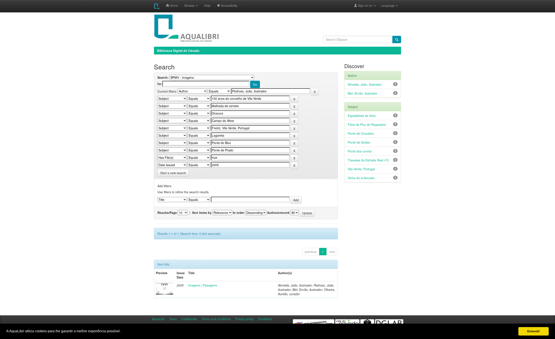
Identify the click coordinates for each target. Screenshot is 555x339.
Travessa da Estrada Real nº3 (368, 160)
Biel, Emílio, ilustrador (362, 93)
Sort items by (202, 212)
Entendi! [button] (533, 331)
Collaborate (189, 319)
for (159, 84)
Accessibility (228, 5)
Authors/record (278, 212)
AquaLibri (158, 319)
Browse (190, 5)
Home (173, 5)
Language (386, 5)
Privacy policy (244, 319)
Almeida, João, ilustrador (365, 84)
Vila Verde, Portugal (361, 169)
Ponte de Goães (359, 142)
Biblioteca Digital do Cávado (178, 50)
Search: (163, 77)
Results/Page (167, 212)
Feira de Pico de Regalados (367, 124)
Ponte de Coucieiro (361, 133)
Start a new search (173, 173)
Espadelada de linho (362, 115)
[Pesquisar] (396, 39)
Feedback (265, 319)
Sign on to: (365, 5)
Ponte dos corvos (360, 151)
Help (207, 5)
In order (238, 212)
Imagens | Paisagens (202, 285)
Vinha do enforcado (361, 178)
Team (173, 319)
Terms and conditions (216, 319)
